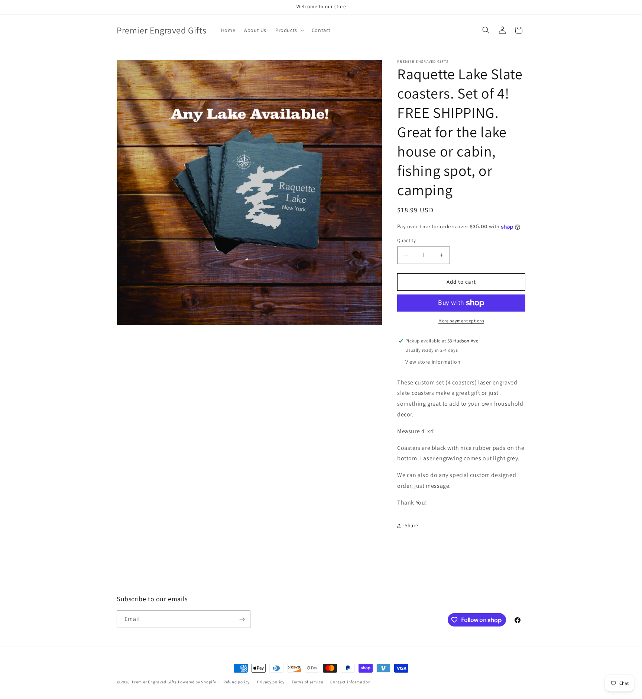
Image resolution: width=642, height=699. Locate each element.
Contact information (350, 681)
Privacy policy (271, 681)
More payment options (461, 320)
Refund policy (236, 681)
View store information (432, 361)
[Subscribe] (242, 619)
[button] (289, 30)
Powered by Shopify (197, 681)
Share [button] (411, 525)
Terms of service (307, 681)
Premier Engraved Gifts (154, 681)
